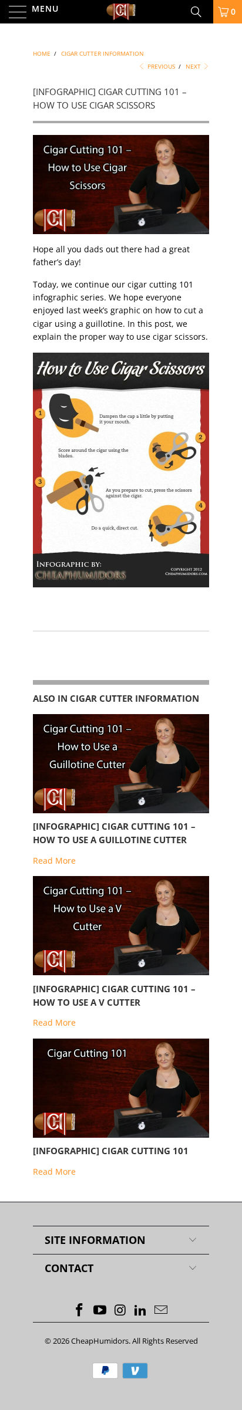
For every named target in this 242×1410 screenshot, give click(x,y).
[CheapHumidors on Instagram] (120, 1310)
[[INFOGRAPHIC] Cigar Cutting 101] (121, 1134)
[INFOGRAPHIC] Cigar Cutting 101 (111, 1151)
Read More (54, 860)
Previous (160, 66)
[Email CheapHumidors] (161, 1310)
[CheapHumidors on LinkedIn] (141, 1310)
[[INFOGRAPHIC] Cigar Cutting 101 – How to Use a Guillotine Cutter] (121, 810)
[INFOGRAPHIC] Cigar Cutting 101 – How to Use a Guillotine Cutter (114, 833)
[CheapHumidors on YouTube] (100, 1310)
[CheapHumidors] (121, 11)
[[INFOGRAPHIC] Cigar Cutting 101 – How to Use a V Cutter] (121, 972)
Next (194, 66)
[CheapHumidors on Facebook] (80, 1310)
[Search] (200, 11)
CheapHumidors (100, 1340)
